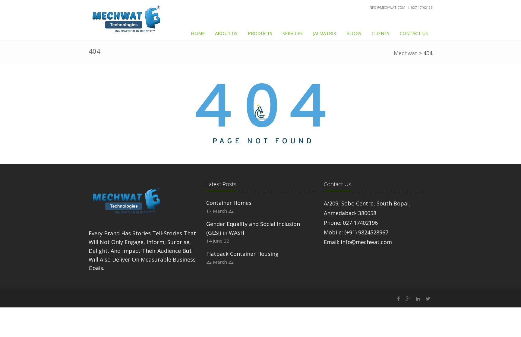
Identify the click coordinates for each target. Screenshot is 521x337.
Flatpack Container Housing (242, 253)
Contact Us (414, 33)
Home (198, 33)
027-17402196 (421, 7)
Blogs (353, 33)
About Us (226, 33)
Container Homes (228, 202)
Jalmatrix (324, 33)
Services (293, 33)
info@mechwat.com (387, 7)
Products (260, 33)
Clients (380, 33)
